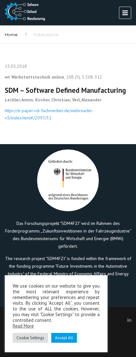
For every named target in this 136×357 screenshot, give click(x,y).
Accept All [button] (64, 338)
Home (11, 34)
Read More (23, 326)
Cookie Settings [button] (30, 338)
